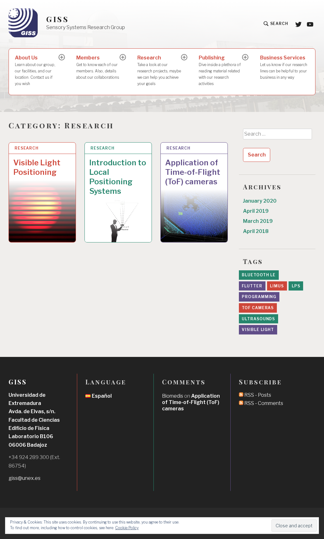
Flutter (252, 286)
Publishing (220, 70)
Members (97, 67)
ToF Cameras (258, 307)
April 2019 (256, 211)
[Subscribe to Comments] (241, 403)
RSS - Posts (257, 395)
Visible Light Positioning (36, 167)
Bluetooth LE (259, 275)
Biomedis (172, 396)
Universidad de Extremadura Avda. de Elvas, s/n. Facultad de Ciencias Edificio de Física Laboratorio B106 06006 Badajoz (34, 420)
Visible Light (258, 329)
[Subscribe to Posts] (241, 395)
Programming (259, 296)
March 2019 (258, 221)
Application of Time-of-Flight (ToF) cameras (192, 172)
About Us (35, 70)
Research (159, 70)
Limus (277, 286)
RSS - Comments (263, 403)
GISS (57, 19)
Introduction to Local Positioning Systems (117, 177)
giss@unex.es (24, 478)
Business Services (283, 67)
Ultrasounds (258, 318)
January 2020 (260, 201)
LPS (296, 286)
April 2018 (256, 231)
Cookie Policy (127, 527)
